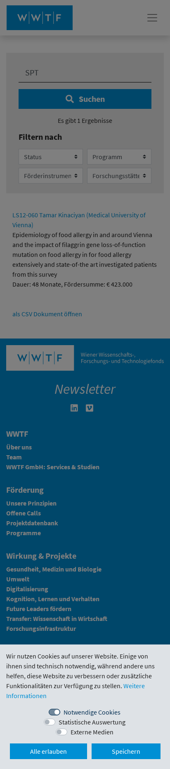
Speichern (126, 751)
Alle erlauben (48, 751)
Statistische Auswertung (92, 722)
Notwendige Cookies (92, 712)
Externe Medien (92, 732)
